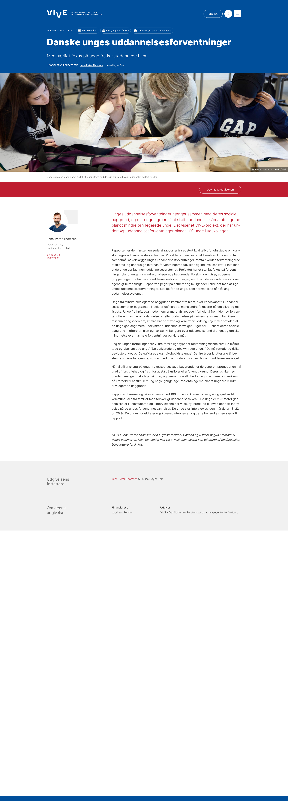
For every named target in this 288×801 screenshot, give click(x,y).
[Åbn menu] (237, 13)
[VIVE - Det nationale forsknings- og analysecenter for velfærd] (74, 14)
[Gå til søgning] (228, 14)
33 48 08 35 (53, 254)
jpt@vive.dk (53, 257)
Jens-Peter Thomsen (91, 65)
